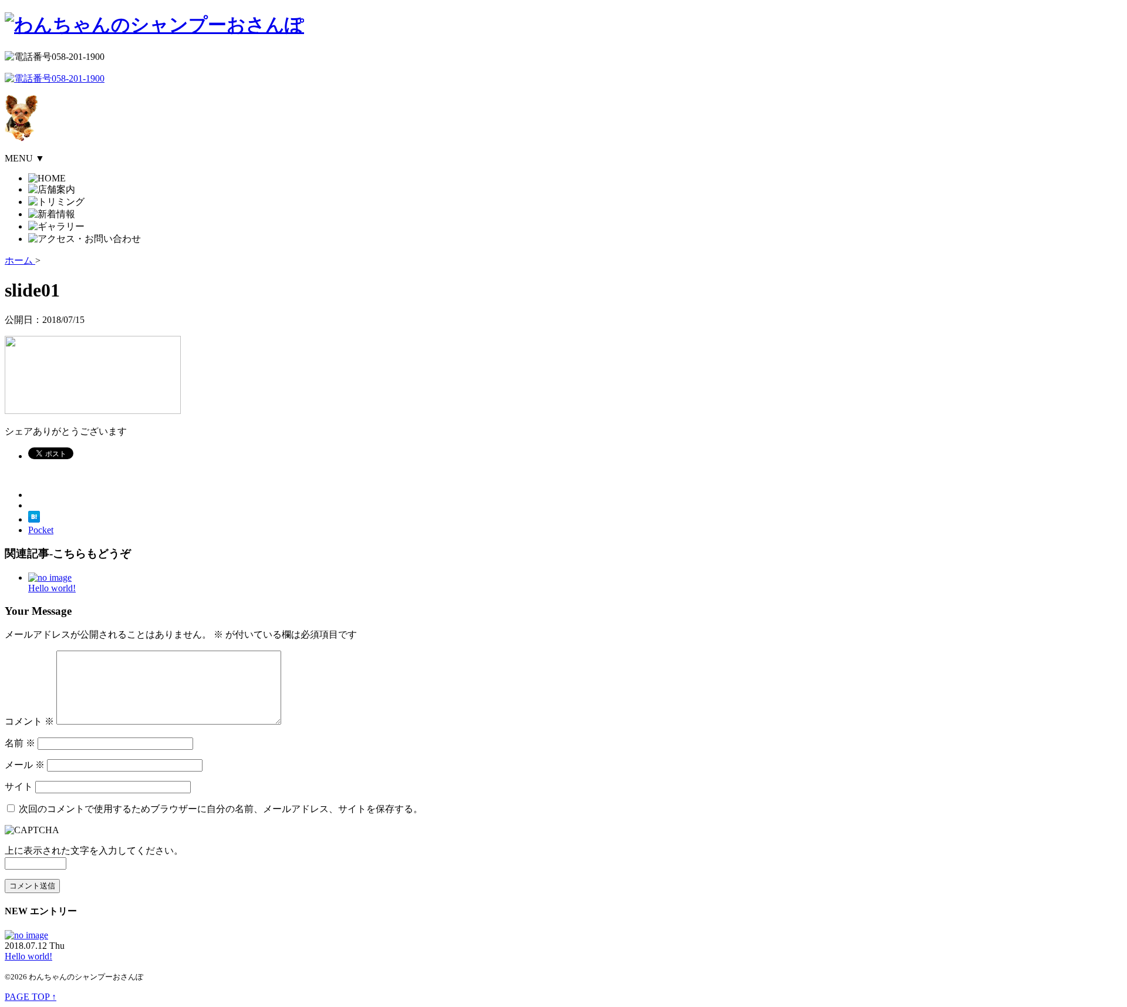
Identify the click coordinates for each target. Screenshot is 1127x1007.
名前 (20, 743)
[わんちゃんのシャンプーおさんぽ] (154, 24)
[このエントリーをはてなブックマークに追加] (34, 519)
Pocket (40, 530)
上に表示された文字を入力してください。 (94, 851)
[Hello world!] (50, 577)
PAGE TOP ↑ (30, 997)
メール (25, 765)
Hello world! (52, 588)
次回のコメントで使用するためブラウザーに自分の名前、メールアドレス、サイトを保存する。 (221, 809)
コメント (29, 721)
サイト (19, 787)
